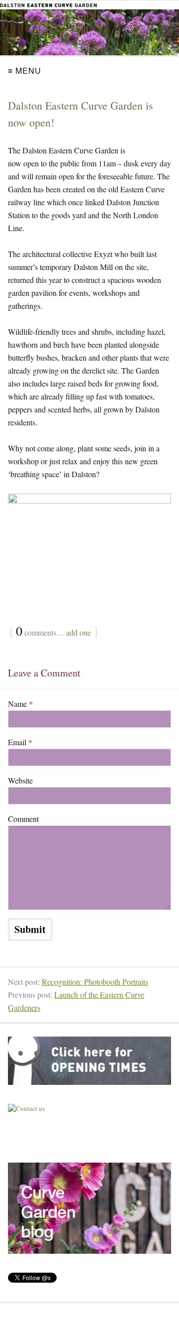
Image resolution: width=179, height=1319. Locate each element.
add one (78, 632)
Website (20, 780)
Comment (23, 818)
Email (20, 742)
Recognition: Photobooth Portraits (95, 981)
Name (20, 703)
